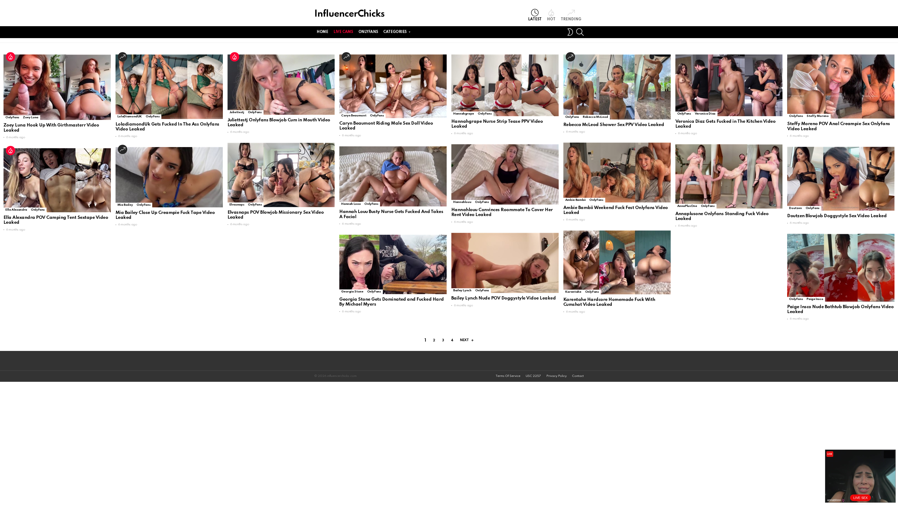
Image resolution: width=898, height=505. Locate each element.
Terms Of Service (508, 376)
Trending (571, 19)
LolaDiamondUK (129, 116)
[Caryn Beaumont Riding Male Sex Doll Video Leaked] (393, 86)
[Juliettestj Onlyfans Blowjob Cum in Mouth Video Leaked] (281, 84)
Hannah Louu (351, 204)
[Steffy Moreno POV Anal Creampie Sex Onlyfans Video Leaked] (840, 86)
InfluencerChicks (349, 14)
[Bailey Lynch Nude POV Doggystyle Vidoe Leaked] (505, 263)
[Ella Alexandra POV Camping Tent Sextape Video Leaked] (57, 180)
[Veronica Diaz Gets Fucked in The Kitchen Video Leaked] (729, 85)
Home (322, 32)
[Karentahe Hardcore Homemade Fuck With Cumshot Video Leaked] (617, 262)
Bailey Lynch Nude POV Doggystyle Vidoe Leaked (503, 298)
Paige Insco (815, 299)
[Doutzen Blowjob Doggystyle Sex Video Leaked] (840, 179)
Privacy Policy (556, 376)
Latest (535, 19)
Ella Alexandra (16, 209)
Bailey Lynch (462, 290)
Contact (578, 376)
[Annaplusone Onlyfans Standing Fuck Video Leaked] (729, 176)
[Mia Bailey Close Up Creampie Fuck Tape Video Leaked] (169, 177)
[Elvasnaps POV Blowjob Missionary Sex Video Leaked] (281, 175)
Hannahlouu (462, 202)
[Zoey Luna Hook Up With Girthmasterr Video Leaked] (57, 87)
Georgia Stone (352, 291)
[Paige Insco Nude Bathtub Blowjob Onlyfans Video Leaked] (840, 268)
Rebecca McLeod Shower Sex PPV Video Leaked (613, 125)
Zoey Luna (30, 117)
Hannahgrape (463, 113)
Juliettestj (236, 112)
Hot (551, 19)
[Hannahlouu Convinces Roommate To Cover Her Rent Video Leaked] (505, 174)
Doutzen (795, 208)
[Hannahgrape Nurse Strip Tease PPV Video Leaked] (505, 85)
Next (464, 340)
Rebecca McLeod (595, 117)
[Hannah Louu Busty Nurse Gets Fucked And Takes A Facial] (393, 176)
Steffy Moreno (818, 116)
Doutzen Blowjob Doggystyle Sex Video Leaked (837, 216)
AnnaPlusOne (687, 206)
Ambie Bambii (575, 200)
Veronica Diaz (705, 113)
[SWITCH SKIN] (570, 32)
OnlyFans (12, 117)
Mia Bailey (125, 204)
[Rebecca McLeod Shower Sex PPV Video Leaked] (617, 86)
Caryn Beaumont (353, 115)
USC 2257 (533, 376)
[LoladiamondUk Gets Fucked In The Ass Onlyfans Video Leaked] (169, 86)
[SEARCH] (580, 32)
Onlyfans (368, 32)
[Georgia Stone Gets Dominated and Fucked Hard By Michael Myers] (393, 264)
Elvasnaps (236, 204)
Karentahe (573, 291)
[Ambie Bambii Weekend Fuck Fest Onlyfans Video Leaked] (617, 172)
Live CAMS (343, 32)
